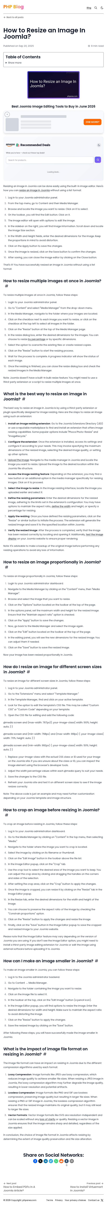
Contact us (93, 1200)
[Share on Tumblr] (66, 1161)
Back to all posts (15, 17)
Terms (49, 1200)
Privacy (59, 1200)
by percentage (36, 339)
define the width (61, 506)
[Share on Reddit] (61, 1161)
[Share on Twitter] (40, 1161)
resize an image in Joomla (34, 190)
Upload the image (18, 460)
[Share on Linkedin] (46, 1161)
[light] (102, 7)
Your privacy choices (75, 1200)
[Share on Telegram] (51, 1161)
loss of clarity (47, 1119)
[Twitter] (102, 1200)
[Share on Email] (72, 1161)
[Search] (95, 7)
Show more (14, 62)
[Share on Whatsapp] (56, 1161)
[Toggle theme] (99, 145)
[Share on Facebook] (35, 1161)
